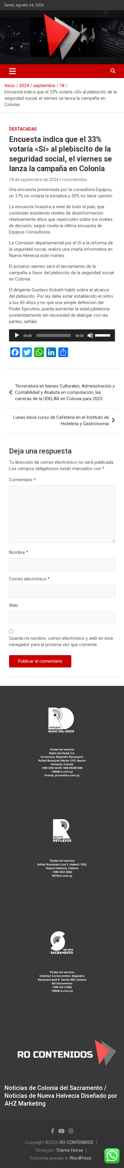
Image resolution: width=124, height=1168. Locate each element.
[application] (62, 335)
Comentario (22, 479)
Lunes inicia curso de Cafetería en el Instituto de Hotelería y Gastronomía (61, 420)
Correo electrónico (29, 579)
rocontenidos (74, 179)
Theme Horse (69, 1150)
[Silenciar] (90, 335)
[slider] (103, 334)
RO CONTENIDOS (76, 1142)
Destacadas (23, 129)
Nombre (18, 552)
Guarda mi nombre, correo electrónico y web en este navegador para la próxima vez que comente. (61, 641)
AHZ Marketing (25, 1103)
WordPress (80, 1158)
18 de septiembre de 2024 (34, 179)
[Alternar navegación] (12, 71)
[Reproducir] (17, 335)
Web (13, 605)
